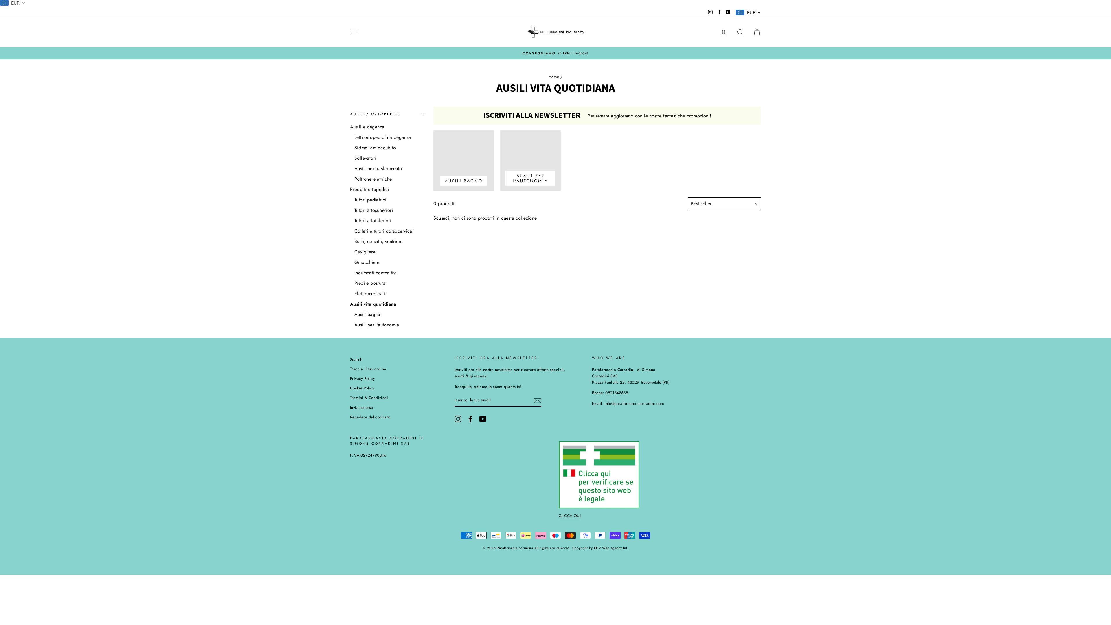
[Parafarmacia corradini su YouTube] (482, 419)
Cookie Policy (362, 388)
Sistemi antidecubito (375, 147)
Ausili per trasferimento (378, 168)
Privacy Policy (362, 378)
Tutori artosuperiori (373, 210)
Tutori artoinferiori (372, 220)
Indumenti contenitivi (375, 272)
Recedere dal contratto (370, 417)
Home (554, 77)
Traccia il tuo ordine (368, 369)
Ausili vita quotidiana (373, 304)
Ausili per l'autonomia (376, 324)
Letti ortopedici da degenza (382, 137)
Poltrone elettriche (373, 179)
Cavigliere (364, 252)
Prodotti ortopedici (369, 189)
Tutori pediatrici (370, 199)
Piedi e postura (369, 283)
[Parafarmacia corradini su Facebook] (470, 419)
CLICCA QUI (570, 516)
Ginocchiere (366, 262)
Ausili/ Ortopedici (375, 114)
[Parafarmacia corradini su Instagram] (458, 419)
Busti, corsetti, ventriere (378, 241)
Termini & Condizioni (369, 397)
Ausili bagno (367, 314)
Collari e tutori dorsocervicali (384, 231)
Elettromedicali (369, 293)
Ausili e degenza (367, 127)
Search (356, 359)
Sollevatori (365, 158)
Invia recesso (361, 407)
